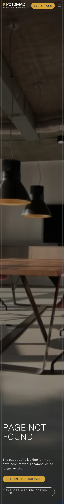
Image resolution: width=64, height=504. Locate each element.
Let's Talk (43, 5)
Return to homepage (24, 479)
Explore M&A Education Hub (26, 492)
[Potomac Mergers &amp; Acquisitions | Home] (14, 5)
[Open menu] (59, 6)
